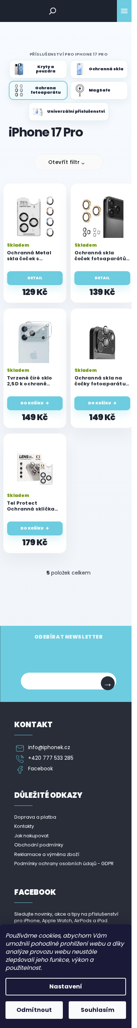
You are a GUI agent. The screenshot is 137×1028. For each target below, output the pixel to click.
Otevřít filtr (64, 162)
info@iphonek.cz (49, 747)
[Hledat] (52, 11)
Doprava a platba (35, 817)
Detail (34, 278)
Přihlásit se (108, 683)
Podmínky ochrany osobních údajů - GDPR (64, 863)
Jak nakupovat (31, 836)
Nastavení (65, 986)
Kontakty (24, 826)
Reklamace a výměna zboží (46, 854)
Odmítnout (34, 1010)
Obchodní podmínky (38, 845)
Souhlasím (97, 1010)
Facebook (40, 768)
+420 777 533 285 (50, 758)
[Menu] (124, 11)
